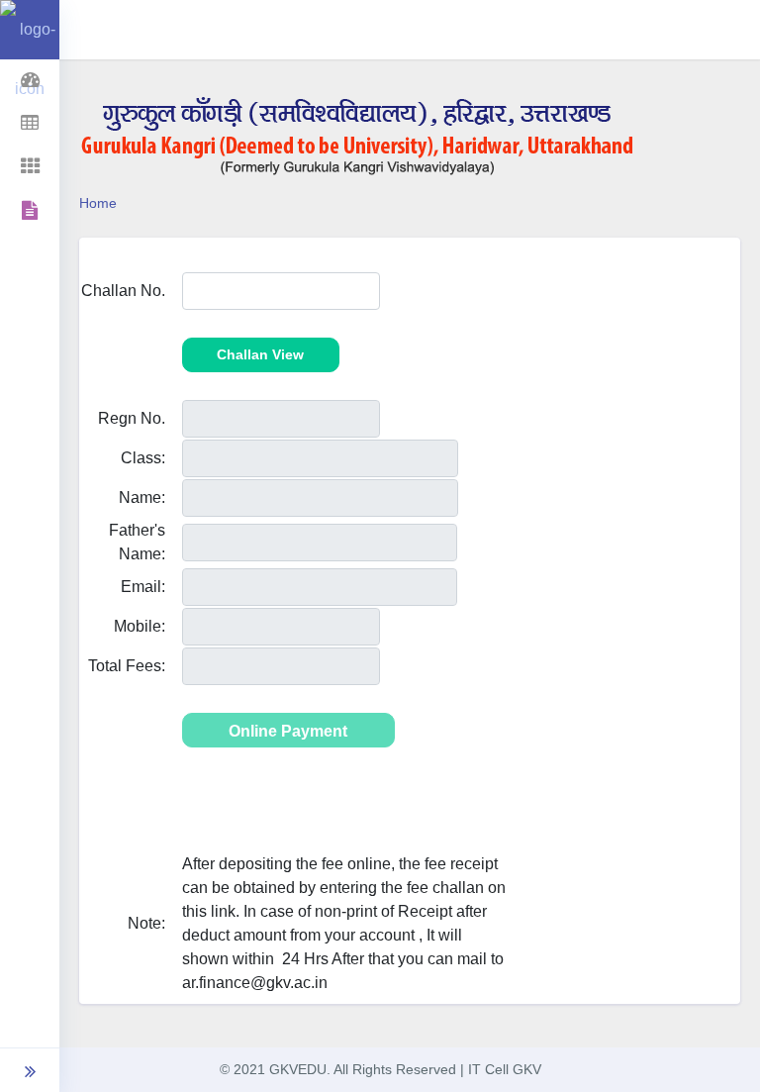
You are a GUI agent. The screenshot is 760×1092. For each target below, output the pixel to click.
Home (98, 203)
